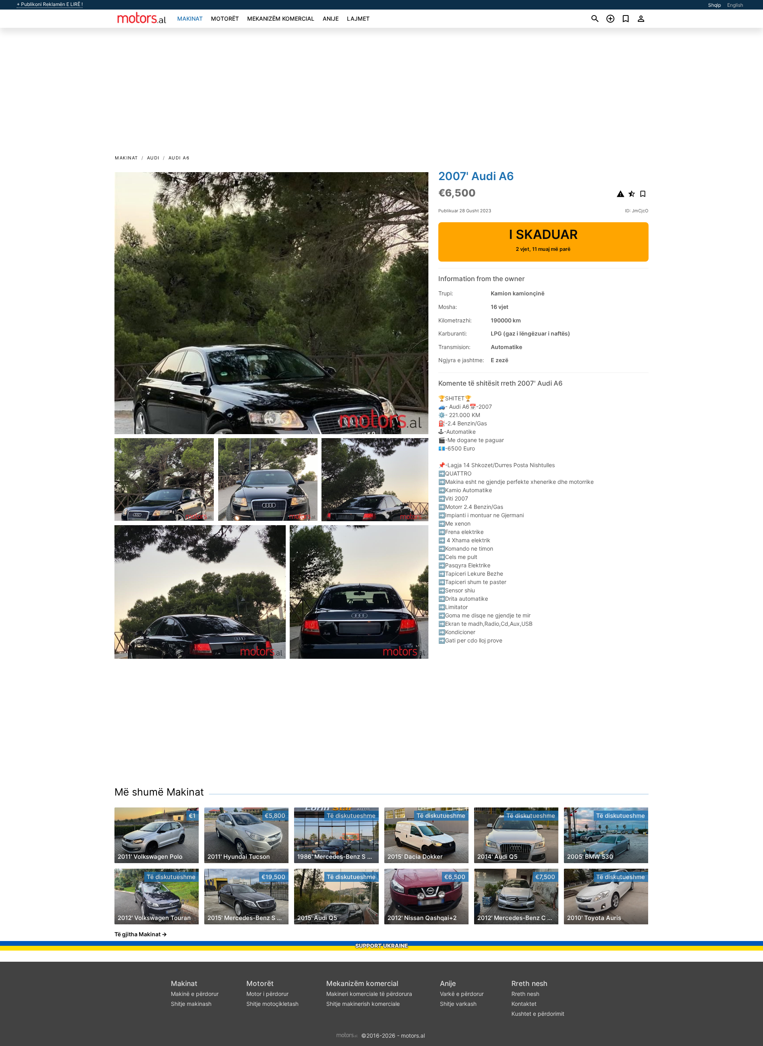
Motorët (225, 18)
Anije (331, 18)
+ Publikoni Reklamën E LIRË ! (50, 4)
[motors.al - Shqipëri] (347, 1034)
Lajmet (358, 18)
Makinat (190, 18)
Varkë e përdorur (462, 993)
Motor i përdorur (267, 993)
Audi (153, 158)
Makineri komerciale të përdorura (369, 993)
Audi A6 (179, 158)
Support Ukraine (381, 945)
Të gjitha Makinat (137, 934)
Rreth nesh (529, 983)
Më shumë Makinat (159, 792)
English (735, 5)
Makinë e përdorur (195, 993)
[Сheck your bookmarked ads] (625, 18)
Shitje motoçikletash (272, 1003)
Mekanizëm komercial (280, 18)
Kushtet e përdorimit (537, 1013)
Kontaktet (523, 1003)
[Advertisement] (381, 93)
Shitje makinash (191, 1003)
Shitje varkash (458, 1003)
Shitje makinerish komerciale (363, 1003)
